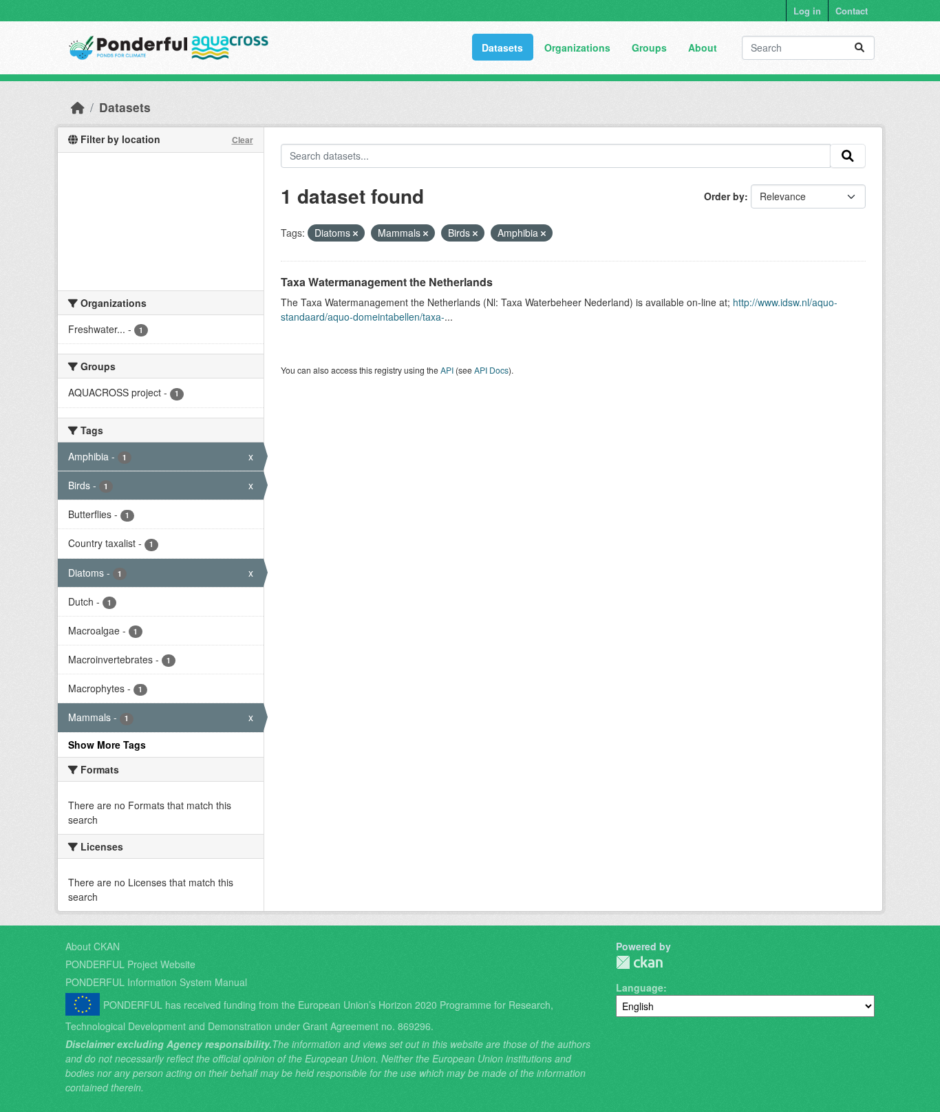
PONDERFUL (639, 962)
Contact (851, 10)
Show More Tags (107, 744)
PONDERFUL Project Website (130, 964)
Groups (649, 47)
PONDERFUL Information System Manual (156, 982)
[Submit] (859, 48)
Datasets (502, 47)
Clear (242, 139)
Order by (724, 196)
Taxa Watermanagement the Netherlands (387, 282)
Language (639, 987)
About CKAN (92, 946)
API (446, 370)
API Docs (491, 370)
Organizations (577, 47)
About (702, 47)
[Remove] (355, 233)
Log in (807, 10)
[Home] (78, 107)
